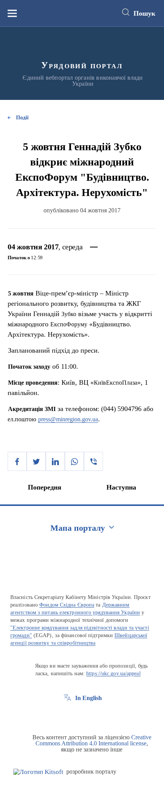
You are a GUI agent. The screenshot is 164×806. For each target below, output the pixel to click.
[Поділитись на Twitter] (36, 461)
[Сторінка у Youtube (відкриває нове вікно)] (95, 715)
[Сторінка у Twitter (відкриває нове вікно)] (81, 715)
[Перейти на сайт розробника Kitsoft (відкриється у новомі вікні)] (38, 772)
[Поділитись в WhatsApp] (74, 461)
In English (88, 698)
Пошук (144, 13)
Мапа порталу (77, 528)
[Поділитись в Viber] (93, 461)
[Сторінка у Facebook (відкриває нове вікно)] (67, 715)
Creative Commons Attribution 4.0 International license (93, 740)
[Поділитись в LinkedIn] (55, 461)
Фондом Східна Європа (66, 605)
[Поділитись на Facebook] (17, 461)
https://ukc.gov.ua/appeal (113, 673)
